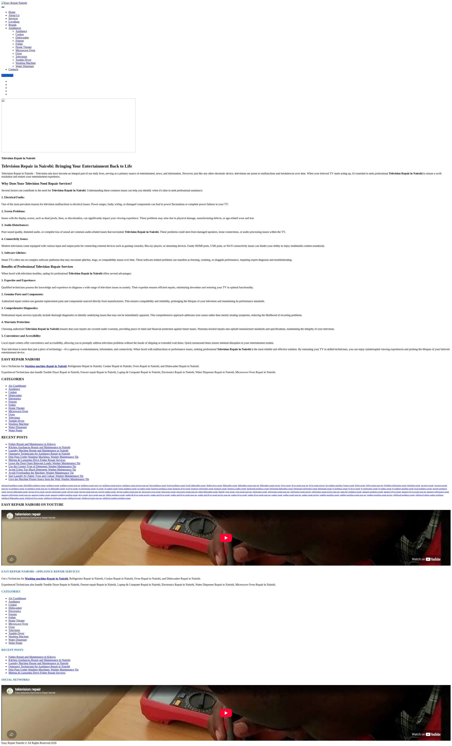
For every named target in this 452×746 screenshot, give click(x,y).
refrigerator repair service (300, 492)
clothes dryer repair (214, 485)
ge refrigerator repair (87, 489)
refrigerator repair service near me (326, 492)
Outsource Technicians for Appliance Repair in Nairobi (39, 453)
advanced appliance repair (12, 485)
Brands (12, 24)
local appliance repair (423, 489)
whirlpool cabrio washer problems (429, 495)
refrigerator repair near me (279, 492)
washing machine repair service (379, 495)
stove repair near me (97, 495)
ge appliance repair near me (36, 489)
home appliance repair (127, 489)
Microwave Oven (25, 50)
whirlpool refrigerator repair (55, 498)
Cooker (20, 34)
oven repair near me (243, 492)
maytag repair (73, 492)
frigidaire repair (413, 485)
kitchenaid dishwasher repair (281, 489)
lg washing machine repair (403, 489)
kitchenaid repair (325, 489)
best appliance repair (157, 485)
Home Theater (24, 47)
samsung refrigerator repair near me (16, 495)
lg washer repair (384, 489)
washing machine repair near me (353, 495)
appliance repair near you (91, 485)
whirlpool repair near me (92, 498)
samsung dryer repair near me (414, 492)
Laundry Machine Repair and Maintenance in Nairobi (38, 450)
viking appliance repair (115, 495)
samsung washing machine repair (64, 495)
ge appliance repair (16, 489)
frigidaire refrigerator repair (395, 485)
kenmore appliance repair (161, 489)
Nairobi (221, 492)
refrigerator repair (259, 492)
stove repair (83, 495)
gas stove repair (427, 485)
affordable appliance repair (34, 485)
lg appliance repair (340, 489)
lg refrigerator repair (369, 489)
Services (13, 18)
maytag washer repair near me (129, 492)
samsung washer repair (40, 495)
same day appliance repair (351, 492)
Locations (13, 21)
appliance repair (52, 485)
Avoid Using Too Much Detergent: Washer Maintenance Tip (42, 469)
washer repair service (310, 495)
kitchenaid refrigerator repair (305, 489)
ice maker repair (144, 489)
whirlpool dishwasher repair (12, 498)
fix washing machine (334, 485)
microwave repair (168, 492)
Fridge (19, 43)
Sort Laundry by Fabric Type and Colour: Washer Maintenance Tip (45, 475)
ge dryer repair (72, 489)
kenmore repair (220, 489)
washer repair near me (292, 495)
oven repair (230, 492)
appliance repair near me (70, 485)
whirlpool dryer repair (34, 498)
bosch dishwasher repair (196, 485)
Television (21, 56)
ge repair (100, 489)
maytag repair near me (88, 492)
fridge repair (360, 485)
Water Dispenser (25, 66)
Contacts (13, 69)
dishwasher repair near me (248, 485)
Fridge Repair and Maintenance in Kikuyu (32, 444)
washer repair (276, 495)
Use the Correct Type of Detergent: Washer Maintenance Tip (42, 466)
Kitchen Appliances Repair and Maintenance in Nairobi (39, 447)
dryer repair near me (300, 485)
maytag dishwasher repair (17, 492)
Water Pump (15, 430)
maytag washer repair (107, 492)
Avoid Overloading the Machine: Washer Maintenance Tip (41, 472)
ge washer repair (111, 489)
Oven (19, 53)
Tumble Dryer (23, 59)
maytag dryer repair (36, 492)
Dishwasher (22, 37)
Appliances (14, 28)
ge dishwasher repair (56, 489)
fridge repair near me (374, 485)
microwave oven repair (151, 492)
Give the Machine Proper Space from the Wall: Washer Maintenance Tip (48, 479)
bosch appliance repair (176, 485)
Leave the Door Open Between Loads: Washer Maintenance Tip (44, 463)
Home (11, 12)
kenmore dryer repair (181, 489)
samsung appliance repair (372, 492)
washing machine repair (329, 495)
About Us (13, 15)
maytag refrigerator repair (56, 492)
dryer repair (286, 485)
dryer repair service (317, 485)
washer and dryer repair (160, 495)
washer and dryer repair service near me (214, 495)
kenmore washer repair (236, 489)
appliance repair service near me (135, 485)
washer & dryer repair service (138, 495)
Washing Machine (26, 62)
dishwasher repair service (270, 485)
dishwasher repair (230, 485)
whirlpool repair (74, 498)
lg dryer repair (354, 489)
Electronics (14, 398)
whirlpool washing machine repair (116, 498)
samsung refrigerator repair (438, 492)
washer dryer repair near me (259, 495)
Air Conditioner (17, 385)
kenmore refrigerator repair (202, 489)
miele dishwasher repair (208, 492)
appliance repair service (112, 485)
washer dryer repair (239, 495)
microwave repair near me (187, 492)
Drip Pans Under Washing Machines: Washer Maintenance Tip (43, 456)
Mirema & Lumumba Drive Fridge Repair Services (36, 460)
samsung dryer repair (392, 492)
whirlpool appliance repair (404, 495)
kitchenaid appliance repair (258, 489)
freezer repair (348, 485)
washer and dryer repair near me (184, 495)
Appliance (21, 31)
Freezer (20, 40)
